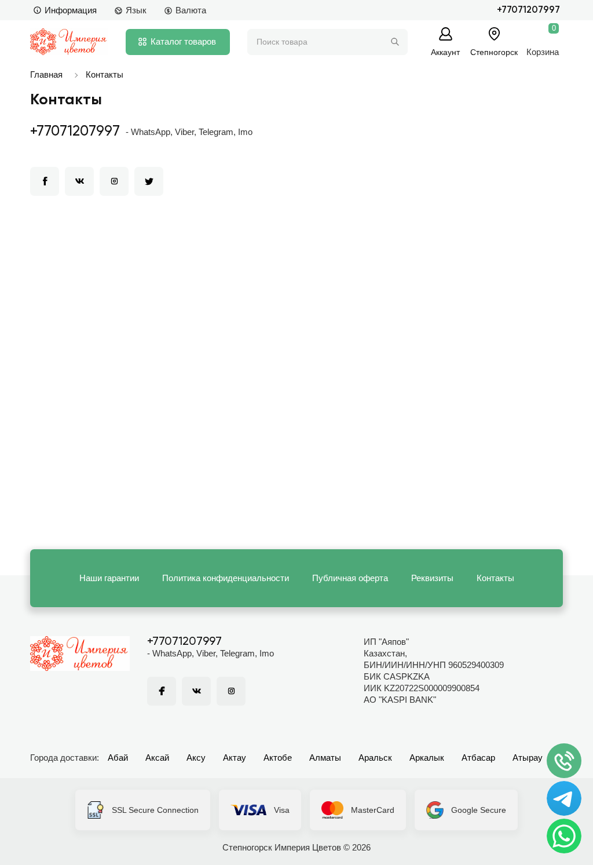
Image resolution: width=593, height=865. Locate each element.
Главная (46, 74)
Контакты (104, 74)
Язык (136, 10)
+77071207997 (528, 10)
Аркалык (426, 757)
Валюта (190, 10)
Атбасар (478, 757)
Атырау (528, 757)
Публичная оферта (350, 578)
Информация (71, 10)
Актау (234, 757)
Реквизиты (432, 578)
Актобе (277, 757)
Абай (118, 757)
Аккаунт (445, 52)
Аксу (196, 757)
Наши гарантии (109, 578)
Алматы (325, 757)
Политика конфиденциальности (225, 578)
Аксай (157, 757)
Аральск (375, 757)
